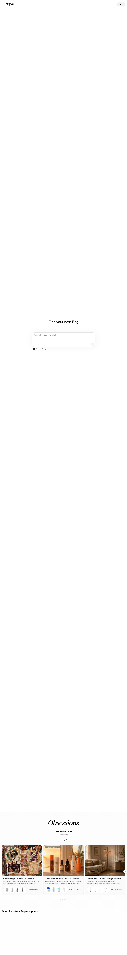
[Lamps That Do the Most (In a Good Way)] (105, 870)
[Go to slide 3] (64, 899)
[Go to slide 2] (62, 899)
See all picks (63, 840)
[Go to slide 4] (66, 899)
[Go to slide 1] (60, 899)
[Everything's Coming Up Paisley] (22, 870)
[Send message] (92, 344)
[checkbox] (34, 349)
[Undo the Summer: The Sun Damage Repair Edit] (63, 870)
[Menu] (3, 4)
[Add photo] (34, 344)
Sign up (120, 4)
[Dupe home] (10, 4)
